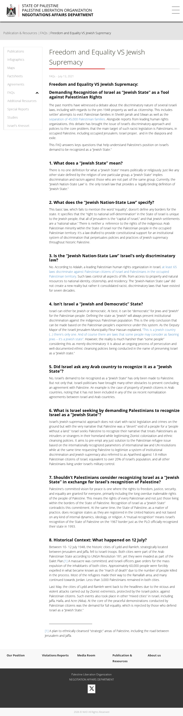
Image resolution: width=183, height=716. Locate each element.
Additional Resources (22, 101)
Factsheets (15, 76)
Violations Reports (55, 655)
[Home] (78, 11)
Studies (12, 117)
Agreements (15, 84)
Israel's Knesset (18, 125)
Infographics (15, 59)
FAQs (44, 33)
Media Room (86, 655)
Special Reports (18, 109)
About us (154, 655)
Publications (15, 51)
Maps (11, 68)
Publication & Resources (20, 33)
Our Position (16, 655)
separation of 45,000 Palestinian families (77, 119)
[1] (65, 561)
